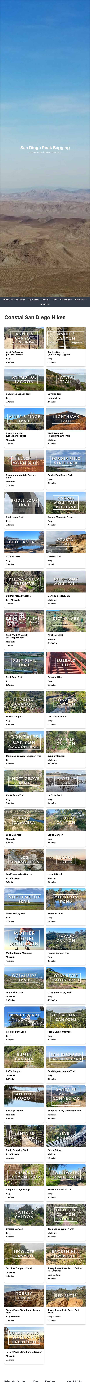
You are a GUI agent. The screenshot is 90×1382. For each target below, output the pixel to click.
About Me (45, 304)
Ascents (46, 299)
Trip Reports (33, 299)
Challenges (65, 299)
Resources (80, 299)
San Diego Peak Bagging (45, 147)
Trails (55, 299)
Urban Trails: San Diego (14, 299)
